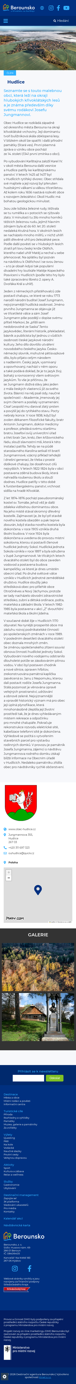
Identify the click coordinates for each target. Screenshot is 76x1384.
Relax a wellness (13, 1174)
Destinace (11, 1094)
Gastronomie (11, 1184)
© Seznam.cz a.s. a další (63, 922)
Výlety (8, 1134)
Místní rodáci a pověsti (17, 1100)
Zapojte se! (10, 1198)
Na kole (8, 1144)
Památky (9, 1121)
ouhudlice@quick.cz (21, 853)
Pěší (6, 1141)
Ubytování (10, 1188)
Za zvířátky (10, 1127)
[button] (38, 890)
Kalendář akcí (13, 1218)
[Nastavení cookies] (4, 1376)
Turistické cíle (13, 1111)
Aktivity (9, 1164)
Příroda (8, 1114)
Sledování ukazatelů (16, 1204)
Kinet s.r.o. (45, 1377)
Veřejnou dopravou (15, 1157)
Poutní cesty (11, 1154)
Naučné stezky (12, 1151)
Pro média (10, 1208)
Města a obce (11, 1097)
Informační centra (14, 1104)
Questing (9, 1137)
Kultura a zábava (14, 1171)
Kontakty (9, 1211)
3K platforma (11, 1201)
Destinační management (21, 1195)
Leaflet (53, 922)
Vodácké (9, 1147)
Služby (8, 1181)
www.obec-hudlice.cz (22, 829)
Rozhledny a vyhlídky (16, 1117)
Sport (7, 1167)
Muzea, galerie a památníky (20, 1124)
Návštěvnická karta (17, 1225)
